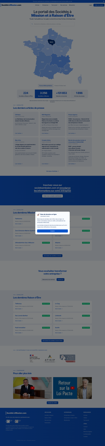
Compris (52, 231)
